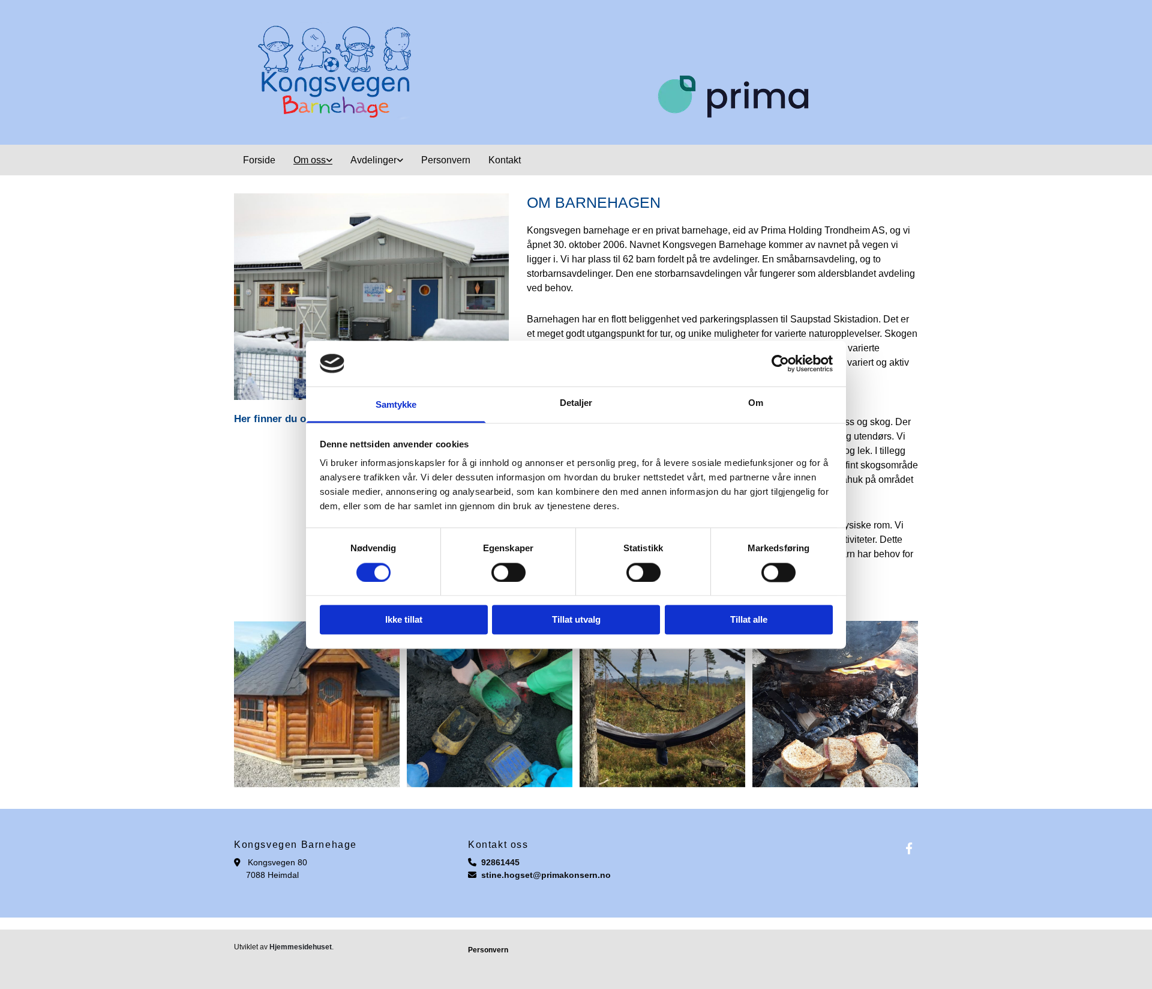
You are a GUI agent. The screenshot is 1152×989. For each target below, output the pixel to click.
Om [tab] (755, 403)
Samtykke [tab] (396, 405)
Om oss (309, 160)
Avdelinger (373, 160)
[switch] (508, 572)
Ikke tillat (403, 620)
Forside (259, 160)
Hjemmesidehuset (300, 947)
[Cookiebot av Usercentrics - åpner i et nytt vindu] (780, 363)
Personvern (445, 160)
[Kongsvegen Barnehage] (909, 848)
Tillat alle (748, 620)
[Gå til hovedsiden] (576, 72)
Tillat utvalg (576, 620)
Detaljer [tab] (576, 403)
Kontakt (504, 160)
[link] (312, 160)
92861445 (500, 862)
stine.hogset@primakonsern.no (546, 875)
